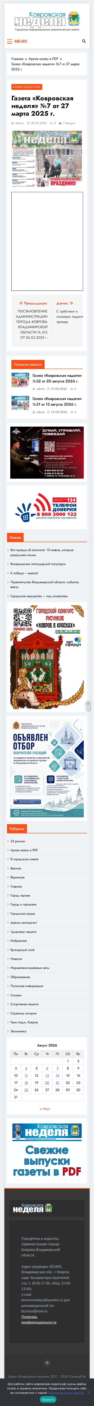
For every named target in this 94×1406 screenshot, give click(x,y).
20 (47, 1082)
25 (26, 1089)
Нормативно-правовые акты (29, 967)
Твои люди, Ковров (24, 1022)
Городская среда (22, 913)
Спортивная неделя (24, 1004)
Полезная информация (26, 986)
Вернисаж (17, 877)
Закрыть (48, 1399)
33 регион (17, 841)
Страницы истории (23, 1013)
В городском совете (24, 859)
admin (19, 123)
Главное (16, 886)
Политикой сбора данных (66, 1392)
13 (47, 1075)
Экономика (18, 1031)
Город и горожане (23, 904)
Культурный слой (22, 949)
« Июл (45, 1108)
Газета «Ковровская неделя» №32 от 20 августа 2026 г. (57, 378)
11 (26, 1075)
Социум (15, 995)
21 (57, 1082)
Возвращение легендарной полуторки (38, 564)
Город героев (20, 895)
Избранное (18, 940)
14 (57, 1075)
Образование (20, 977)
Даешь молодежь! (23, 922)
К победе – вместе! (24, 573)
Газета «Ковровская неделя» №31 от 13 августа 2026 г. (57, 401)
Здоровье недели (23, 931)
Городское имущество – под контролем (39, 596)
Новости (16, 958)
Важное (15, 868)
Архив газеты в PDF (27, 87)
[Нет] (88, 1392)
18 (26, 1082)
